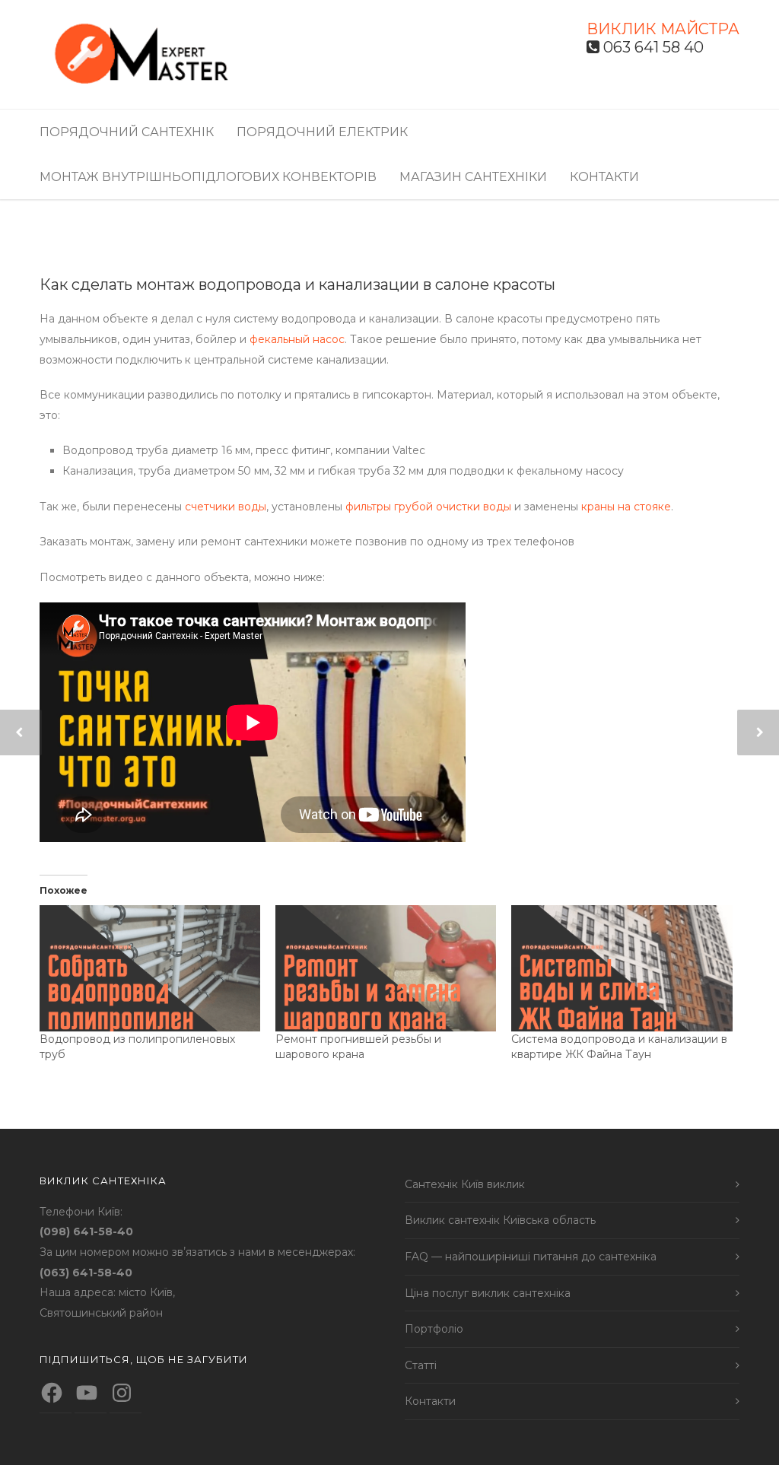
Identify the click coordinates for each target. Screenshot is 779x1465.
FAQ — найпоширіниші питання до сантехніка (531, 1256)
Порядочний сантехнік (127, 132)
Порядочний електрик (322, 132)
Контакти (604, 177)
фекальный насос (297, 339)
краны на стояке (626, 506)
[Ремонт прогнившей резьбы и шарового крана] (385, 968)
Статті (421, 1365)
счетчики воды (225, 506)
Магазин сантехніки (473, 177)
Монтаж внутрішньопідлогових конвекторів (208, 177)
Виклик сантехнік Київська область (500, 1220)
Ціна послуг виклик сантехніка (488, 1293)
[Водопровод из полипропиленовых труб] (150, 968)
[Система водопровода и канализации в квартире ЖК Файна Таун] (621, 968)
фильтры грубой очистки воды (428, 506)
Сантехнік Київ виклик (465, 1184)
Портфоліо (434, 1329)
